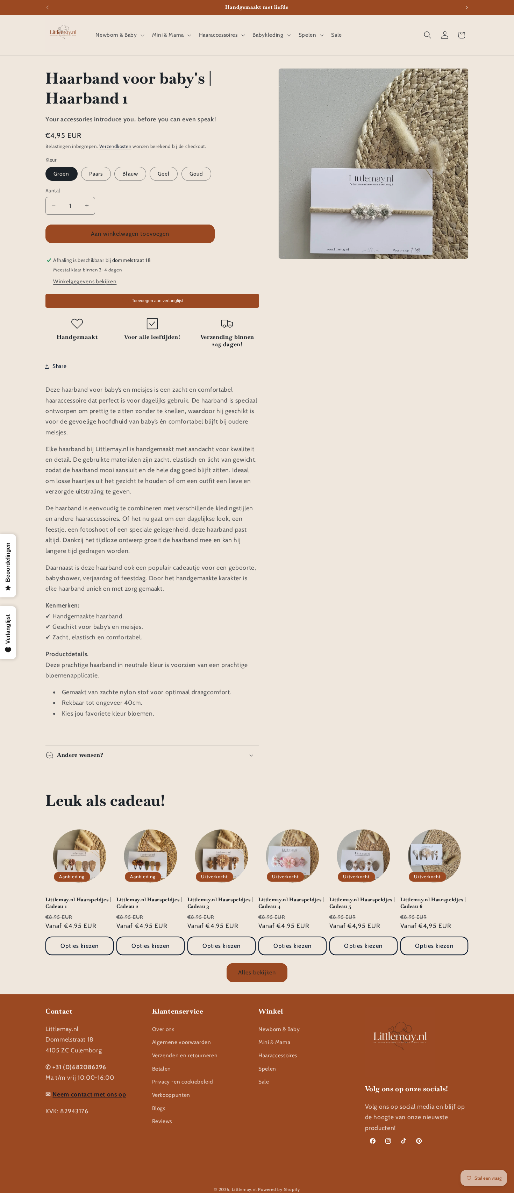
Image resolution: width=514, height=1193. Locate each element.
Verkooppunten (171, 1095)
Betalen (161, 1068)
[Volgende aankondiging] (466, 7)
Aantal (52, 190)
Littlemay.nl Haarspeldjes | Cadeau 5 (362, 902)
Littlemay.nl (245, 1189)
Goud (196, 173)
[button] (119, 35)
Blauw (130, 173)
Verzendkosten (115, 146)
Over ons (163, 1029)
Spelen (267, 1068)
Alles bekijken (257, 972)
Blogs (158, 1108)
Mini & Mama (274, 1042)
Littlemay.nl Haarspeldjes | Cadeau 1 (78, 902)
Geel (164, 173)
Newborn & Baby (279, 1029)
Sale (263, 1081)
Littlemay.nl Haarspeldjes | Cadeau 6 (433, 902)
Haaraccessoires (277, 1055)
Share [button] (59, 366)
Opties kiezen (79, 945)
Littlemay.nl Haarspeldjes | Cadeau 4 (291, 902)
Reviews (162, 1121)
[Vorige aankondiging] (47, 7)
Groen (61, 173)
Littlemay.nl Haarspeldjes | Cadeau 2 (149, 902)
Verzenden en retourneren (185, 1055)
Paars (96, 173)
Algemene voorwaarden (181, 1042)
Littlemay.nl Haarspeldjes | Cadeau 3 (220, 902)
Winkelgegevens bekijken (84, 281)
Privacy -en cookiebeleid (182, 1081)
